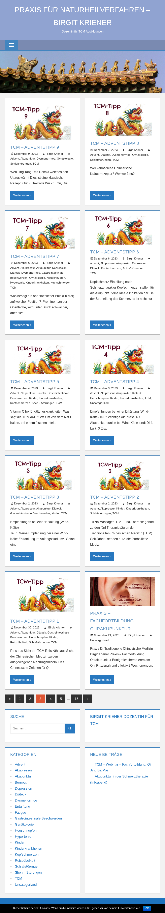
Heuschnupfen (56, 277)
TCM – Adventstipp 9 (34, 147)
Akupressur (28, 267)
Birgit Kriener (55, 153)
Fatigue (20, 812)
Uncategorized (99, 402)
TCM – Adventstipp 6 (114, 251)
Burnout (21, 782)
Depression (59, 267)
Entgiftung (22, 806)
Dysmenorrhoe (45, 158)
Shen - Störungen (43, 402)
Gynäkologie (65, 158)
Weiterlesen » (22, 195)
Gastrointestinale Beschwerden (30, 513)
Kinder (33, 398)
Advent (14, 158)
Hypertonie (17, 282)
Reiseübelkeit (18, 642)
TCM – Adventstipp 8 (114, 143)
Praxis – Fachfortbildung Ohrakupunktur (112, 621)
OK (147, 908)
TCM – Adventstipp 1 (34, 621)
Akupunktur (28, 158)
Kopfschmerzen (60, 282)
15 (76, 699)
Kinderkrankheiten (37, 282)
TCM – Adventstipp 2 (114, 497)
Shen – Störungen (28, 872)
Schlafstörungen (20, 163)
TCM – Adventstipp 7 (34, 256)
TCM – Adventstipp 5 (34, 381)
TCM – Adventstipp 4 (114, 381)
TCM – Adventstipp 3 (34, 497)
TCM (36, 163)
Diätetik (105, 154)
